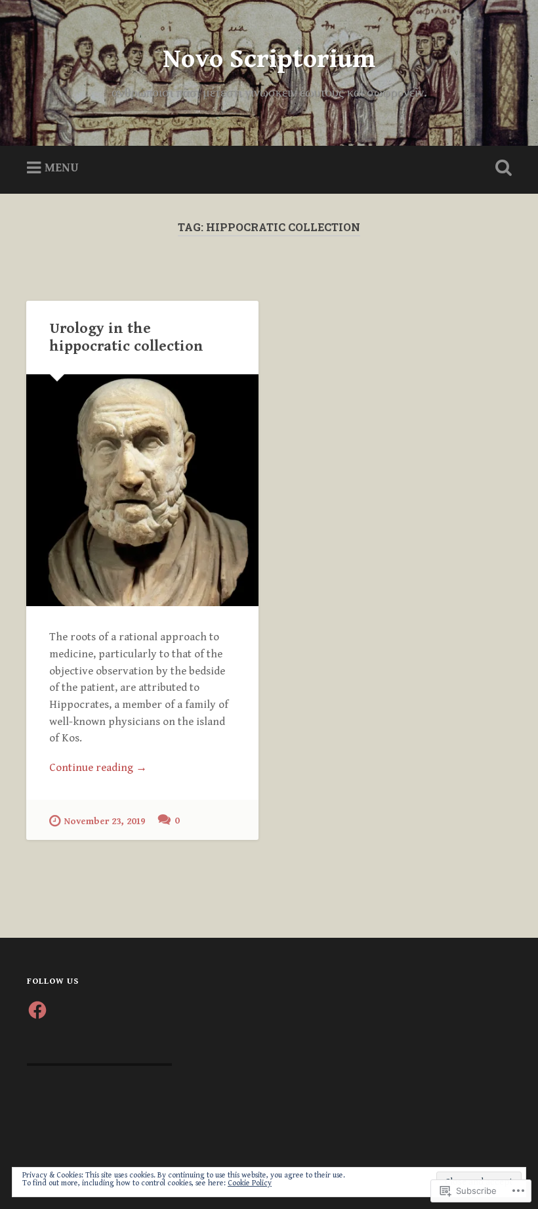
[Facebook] (37, 1010)
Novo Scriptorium (269, 59)
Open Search (500, 168)
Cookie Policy (250, 1183)
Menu (62, 168)
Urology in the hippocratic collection (126, 337)
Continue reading (98, 768)
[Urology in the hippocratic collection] (142, 490)
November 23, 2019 (104, 821)
